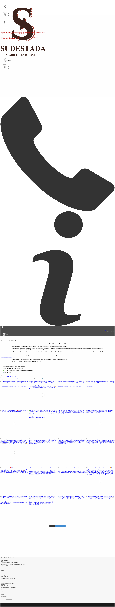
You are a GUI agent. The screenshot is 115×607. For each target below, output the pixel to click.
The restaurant (8, 21)
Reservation (5, 27)
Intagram (2, 589)
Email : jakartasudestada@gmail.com (8, 587)
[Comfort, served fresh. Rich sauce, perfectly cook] (72, 424)
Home (4, 5)
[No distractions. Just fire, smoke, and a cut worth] (72, 510)
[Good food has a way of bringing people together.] (43, 510)
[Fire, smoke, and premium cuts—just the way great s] (14, 510)
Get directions (3, 567)
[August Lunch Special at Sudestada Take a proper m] (100, 424)
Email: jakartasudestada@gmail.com (7, 578)
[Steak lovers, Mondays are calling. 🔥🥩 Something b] (14, 424)
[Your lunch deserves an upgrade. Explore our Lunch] (100, 452)
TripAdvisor (5, 334)
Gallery (4, 25)
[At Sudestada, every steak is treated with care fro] (14, 395)
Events (4, 28)
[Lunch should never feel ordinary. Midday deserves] (72, 452)
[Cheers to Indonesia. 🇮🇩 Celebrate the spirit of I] (14, 481)
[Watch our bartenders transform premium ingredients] (72, 481)
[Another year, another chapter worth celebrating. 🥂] (43, 424)
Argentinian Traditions (9, 23)
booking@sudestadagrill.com (108, 330)
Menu (4, 24)
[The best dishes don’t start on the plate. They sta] (100, 510)
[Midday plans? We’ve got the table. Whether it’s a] (100, 395)
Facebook (5, 333)
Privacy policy (9, 599)
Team (6, 22)
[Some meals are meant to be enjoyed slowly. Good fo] (72, 395)
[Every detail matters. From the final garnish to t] (43, 481)
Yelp (4, 335)
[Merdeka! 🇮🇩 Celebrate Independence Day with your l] (14, 452)
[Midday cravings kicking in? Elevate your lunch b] (43, 395)
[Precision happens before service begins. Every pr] (43, 452)
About (4, 6)
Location (4, 30)
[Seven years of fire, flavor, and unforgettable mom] (100, 481)
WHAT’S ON (5, 29)
